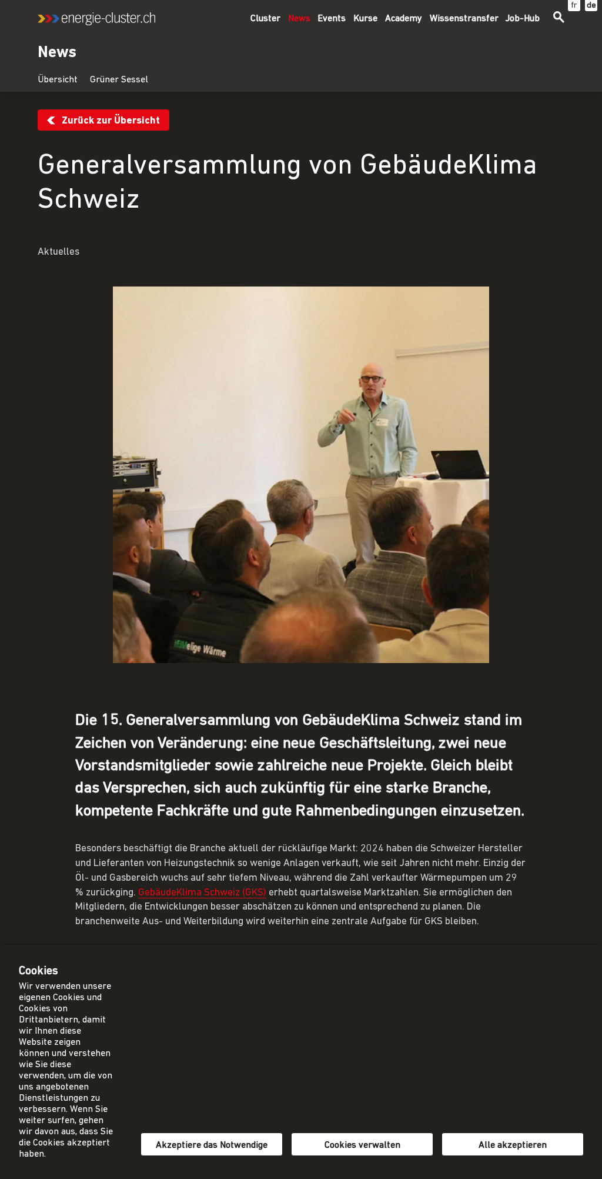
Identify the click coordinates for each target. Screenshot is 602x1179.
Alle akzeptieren (513, 1145)
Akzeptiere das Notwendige (211, 1145)
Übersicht (58, 80)
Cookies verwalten (362, 1145)
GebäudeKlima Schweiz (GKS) (202, 893)
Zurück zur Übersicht (111, 121)
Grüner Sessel (119, 80)
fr (574, 5)
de (591, 5)
